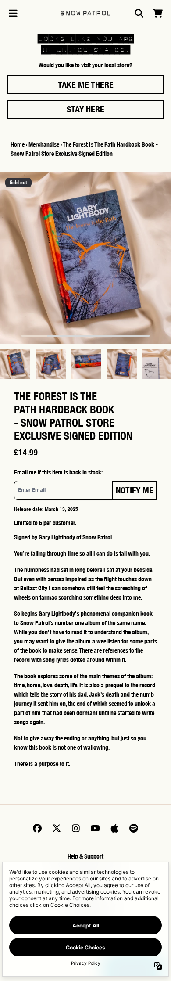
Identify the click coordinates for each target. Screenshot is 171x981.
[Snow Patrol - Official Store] (85, 13)
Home (18, 144)
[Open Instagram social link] (76, 828)
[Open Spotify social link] (133, 828)
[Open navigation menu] (13, 13)
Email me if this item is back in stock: (58, 472)
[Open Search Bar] (138, 13)
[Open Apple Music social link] (114, 828)
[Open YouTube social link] (95, 828)
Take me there (86, 84)
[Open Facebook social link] (37, 828)
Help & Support (85, 856)
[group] (15, 364)
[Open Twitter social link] (56, 828)
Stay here (85, 109)
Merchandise (43, 144)
